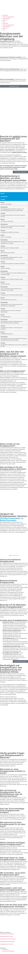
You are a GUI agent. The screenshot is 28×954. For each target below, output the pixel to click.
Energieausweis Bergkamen (7, 933)
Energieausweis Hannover (6, 944)
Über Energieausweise (8, 17)
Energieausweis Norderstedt (7, 941)
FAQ (4, 21)
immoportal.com (15, 555)
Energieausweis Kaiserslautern (7, 939)
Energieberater (6, 18)
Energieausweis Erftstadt (6, 936)
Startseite (5, 15)
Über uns (5, 20)
